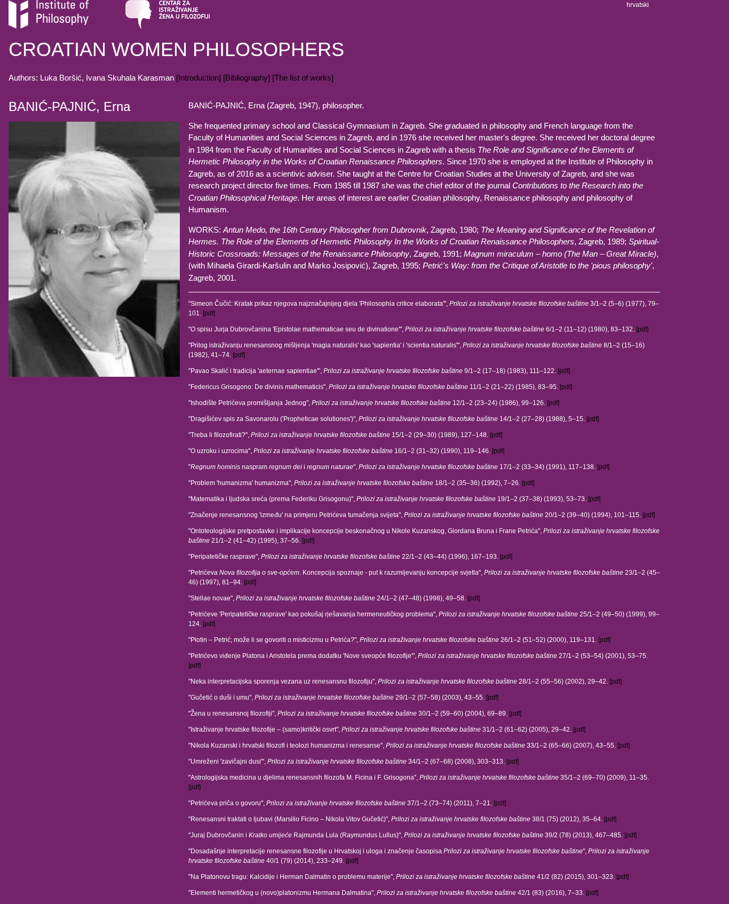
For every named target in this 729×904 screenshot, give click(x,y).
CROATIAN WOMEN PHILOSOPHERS (176, 49)
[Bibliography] (246, 77)
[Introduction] (198, 77)
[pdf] (209, 313)
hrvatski (638, 5)
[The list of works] (303, 77)
